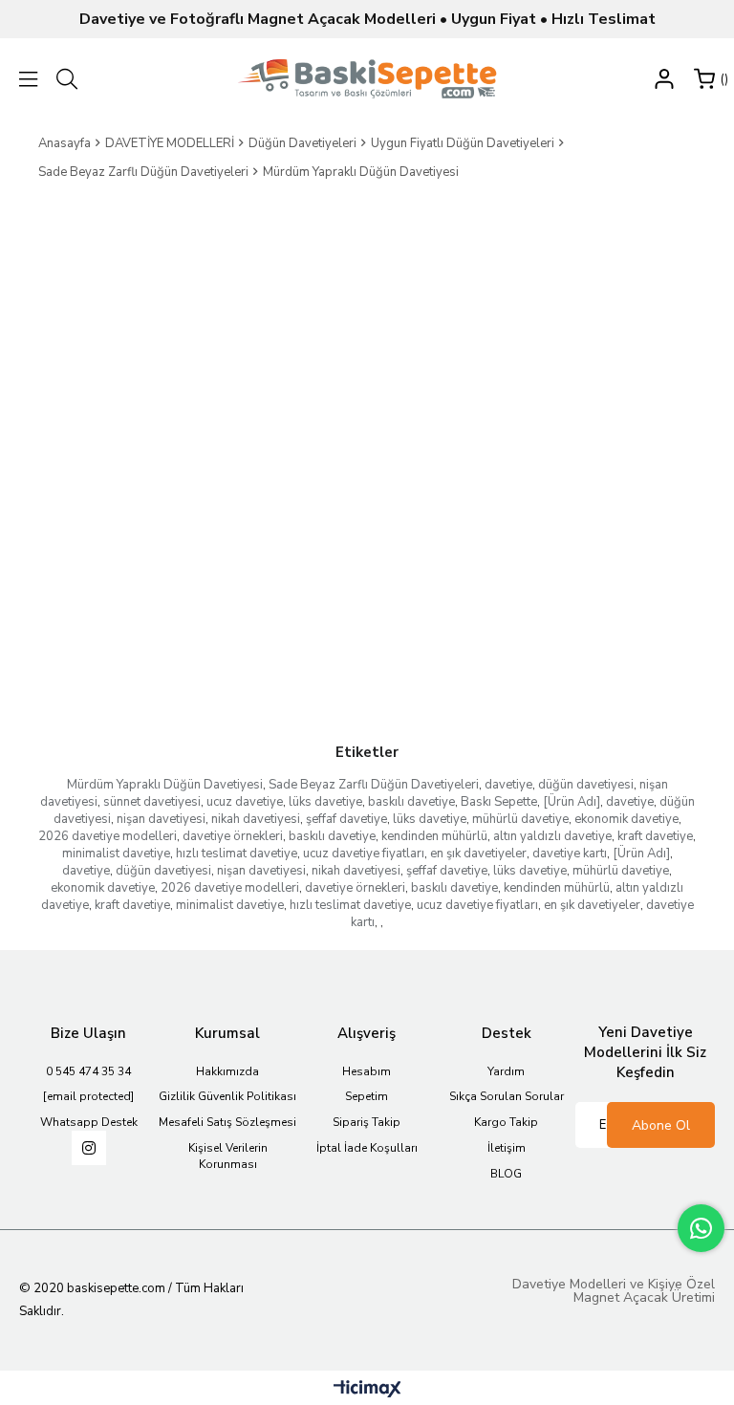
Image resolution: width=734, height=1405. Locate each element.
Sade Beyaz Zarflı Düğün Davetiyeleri (374, 784)
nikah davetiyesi (255, 819)
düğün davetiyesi (586, 784)
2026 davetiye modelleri (107, 836)
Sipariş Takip (366, 1122)
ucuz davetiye (244, 802)
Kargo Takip (506, 1122)
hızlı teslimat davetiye (236, 853)
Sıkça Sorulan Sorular (506, 1096)
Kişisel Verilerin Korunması (228, 1156)
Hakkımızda (227, 1071)
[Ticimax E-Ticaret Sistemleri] (367, 1390)
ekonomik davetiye (626, 819)
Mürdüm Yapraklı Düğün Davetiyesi (165, 784)
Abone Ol (661, 1125)
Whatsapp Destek (89, 1122)
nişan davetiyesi (161, 819)
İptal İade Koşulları (367, 1148)
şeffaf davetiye (346, 819)
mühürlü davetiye (520, 819)
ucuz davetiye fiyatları (363, 853)
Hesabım (366, 1071)
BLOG (506, 1173)
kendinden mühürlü (434, 836)
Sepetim (366, 1096)
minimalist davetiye (116, 853)
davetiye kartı (569, 853)
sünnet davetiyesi (152, 802)
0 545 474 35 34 (88, 1071)
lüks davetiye (325, 802)
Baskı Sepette (499, 802)
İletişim (506, 1148)
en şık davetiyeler (478, 853)
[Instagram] (89, 1148)
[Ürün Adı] (571, 802)
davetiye (508, 784)
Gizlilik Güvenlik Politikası (227, 1096)
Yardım (506, 1071)
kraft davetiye (655, 836)
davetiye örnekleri (233, 836)
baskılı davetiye (411, 802)
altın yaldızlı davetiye (552, 836)
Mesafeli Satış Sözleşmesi (227, 1122)
